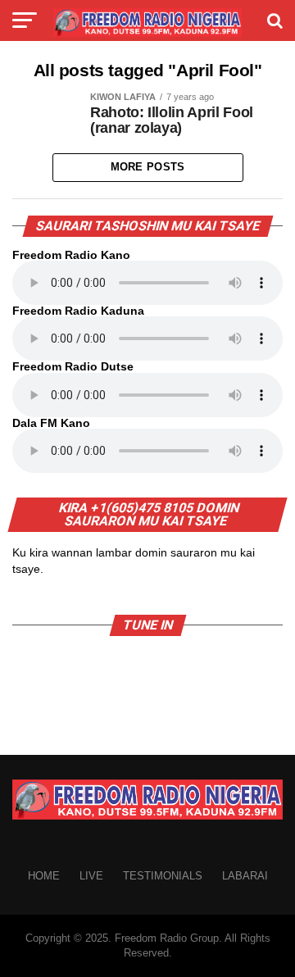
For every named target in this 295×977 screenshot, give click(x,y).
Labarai (245, 876)
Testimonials (162, 876)
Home (44, 876)
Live (91, 876)
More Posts (148, 167)
